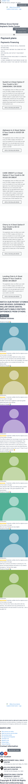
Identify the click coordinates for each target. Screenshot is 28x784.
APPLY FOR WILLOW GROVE (12, 107)
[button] (14, 34)
